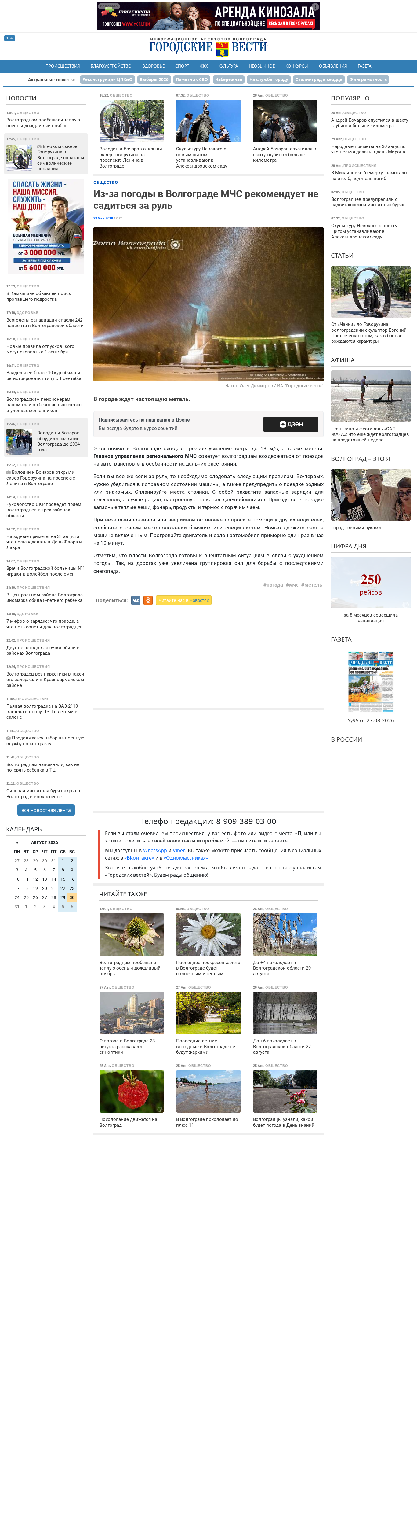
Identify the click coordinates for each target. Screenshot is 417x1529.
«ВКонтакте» (139, 857)
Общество (105, 182)
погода (275, 585)
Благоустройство (111, 66)
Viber (179, 850)
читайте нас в (184, 600)
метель (313, 585)
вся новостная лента (46, 810)
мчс (294, 585)
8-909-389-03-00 (246, 821)
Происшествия (62, 66)
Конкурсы (296, 66)
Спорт (182, 66)
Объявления (333, 66)
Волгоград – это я (360, 459)
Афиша (343, 360)
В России (346, 739)
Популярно (350, 98)
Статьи (342, 255)
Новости (21, 98)
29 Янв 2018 (103, 218)
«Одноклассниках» (186, 857)
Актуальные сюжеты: (51, 80)
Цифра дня (349, 546)
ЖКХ (204, 66)
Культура (228, 66)
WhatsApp (156, 850)
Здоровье (154, 66)
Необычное (262, 66)
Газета (365, 66)
